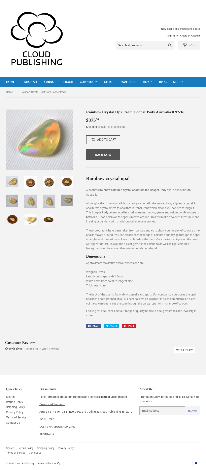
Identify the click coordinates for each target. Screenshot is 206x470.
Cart (192, 45)
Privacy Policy (14, 412)
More (177, 81)
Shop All (31, 81)
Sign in (171, 35)
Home (10, 81)
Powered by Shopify (48, 463)
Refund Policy (14, 402)
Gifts (108, 81)
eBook (68, 81)
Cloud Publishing (24, 463)
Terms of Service (16, 417)
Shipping (91, 126)
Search (10, 396)
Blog (163, 81)
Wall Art (128, 81)
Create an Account (190, 35)
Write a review (184, 349)
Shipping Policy (15, 407)
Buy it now (103, 154)
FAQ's (146, 81)
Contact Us (13, 422)
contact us (107, 396)
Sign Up (192, 410)
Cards (49, 81)
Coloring (87, 81)
